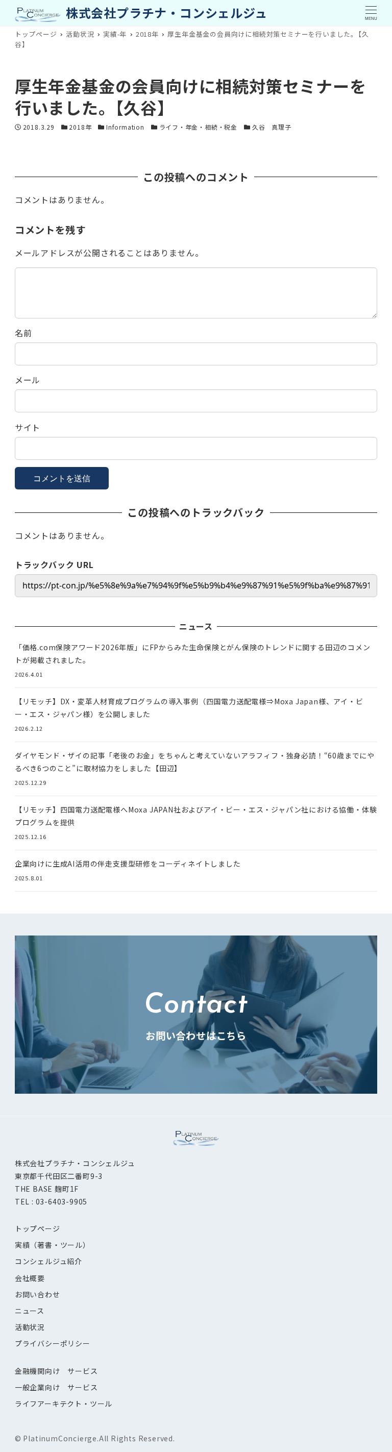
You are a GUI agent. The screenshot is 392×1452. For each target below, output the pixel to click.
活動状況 (30, 1327)
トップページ (37, 1228)
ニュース (29, 1311)
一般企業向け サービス (56, 1387)
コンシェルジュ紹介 (48, 1261)
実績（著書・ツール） (52, 1245)
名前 (23, 333)
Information (125, 126)
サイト (27, 427)
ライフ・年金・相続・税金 (198, 126)
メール (27, 380)
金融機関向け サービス (56, 1371)
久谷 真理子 (271, 126)
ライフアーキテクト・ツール (63, 1403)
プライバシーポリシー (52, 1343)
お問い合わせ (37, 1294)
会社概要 (30, 1278)
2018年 (80, 126)
